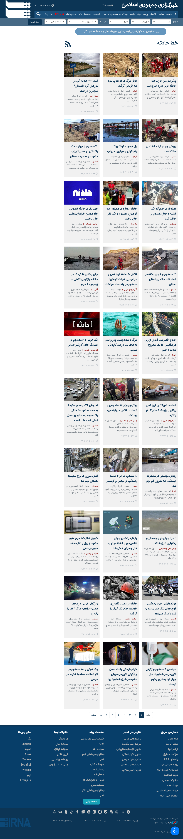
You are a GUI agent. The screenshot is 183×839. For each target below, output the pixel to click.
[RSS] (68, 44)
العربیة (28, 749)
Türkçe (26, 760)
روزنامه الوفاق (61, 749)
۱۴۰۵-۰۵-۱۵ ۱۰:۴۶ (127, 565)
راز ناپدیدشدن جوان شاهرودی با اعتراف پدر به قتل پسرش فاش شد (122, 543)
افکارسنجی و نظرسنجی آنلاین (92, 741)
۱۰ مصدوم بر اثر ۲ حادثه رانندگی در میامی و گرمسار (122, 479)
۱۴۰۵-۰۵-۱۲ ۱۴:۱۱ (166, 631)
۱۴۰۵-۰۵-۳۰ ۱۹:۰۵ (127, 172)
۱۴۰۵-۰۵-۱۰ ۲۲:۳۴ (88, 634)
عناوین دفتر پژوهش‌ (131, 765)
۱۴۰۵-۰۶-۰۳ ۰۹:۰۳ (127, 106)
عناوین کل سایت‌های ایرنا (128, 749)
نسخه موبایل (91, 801)
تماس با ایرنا (171, 744)
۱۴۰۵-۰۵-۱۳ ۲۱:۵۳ (88, 569)
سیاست (161, 14)
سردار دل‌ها (98, 749)
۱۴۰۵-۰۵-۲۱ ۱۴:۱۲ (127, 436)
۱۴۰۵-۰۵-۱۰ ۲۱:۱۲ (127, 700)
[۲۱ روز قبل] (82, 522)
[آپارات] (111, 812)
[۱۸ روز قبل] (121, 460)
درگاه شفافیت (171, 775)
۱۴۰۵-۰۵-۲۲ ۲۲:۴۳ (166, 370)
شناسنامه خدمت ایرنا (167, 770)
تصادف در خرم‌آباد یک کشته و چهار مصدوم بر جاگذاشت (163, 213)
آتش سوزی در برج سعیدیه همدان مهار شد (83, 479)
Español (26, 765)
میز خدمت (172, 785)
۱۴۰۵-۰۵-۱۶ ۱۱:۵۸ (127, 501)
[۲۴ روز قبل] (82, 588)
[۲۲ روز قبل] (160, 588)
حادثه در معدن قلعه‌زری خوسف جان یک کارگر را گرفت (123, 608)
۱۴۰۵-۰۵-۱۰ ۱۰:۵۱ (88, 700)
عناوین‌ (169, 14)
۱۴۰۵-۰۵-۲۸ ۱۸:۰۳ (166, 305)
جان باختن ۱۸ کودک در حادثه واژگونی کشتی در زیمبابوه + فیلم (84, 279)
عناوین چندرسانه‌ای (131, 770)
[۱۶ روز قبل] (160, 460)
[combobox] (161, 21)
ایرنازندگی (63, 739)
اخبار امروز (34, 22)
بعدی (93, 715)
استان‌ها (87, 14)
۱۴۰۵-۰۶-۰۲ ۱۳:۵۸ (88, 111)
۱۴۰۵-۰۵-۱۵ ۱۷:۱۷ (88, 501)
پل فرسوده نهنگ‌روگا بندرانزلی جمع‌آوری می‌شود (121, 149)
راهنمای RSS (171, 760)
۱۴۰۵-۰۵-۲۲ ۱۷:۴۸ (127, 370)
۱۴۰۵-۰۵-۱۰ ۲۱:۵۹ (166, 705)
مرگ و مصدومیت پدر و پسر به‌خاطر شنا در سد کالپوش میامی (121, 345)
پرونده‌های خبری (132, 739)
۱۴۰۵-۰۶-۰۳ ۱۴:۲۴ (166, 103)
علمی (104, 14)
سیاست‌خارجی (114, 14)
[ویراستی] (83, 812)
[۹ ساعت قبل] (121, 65)
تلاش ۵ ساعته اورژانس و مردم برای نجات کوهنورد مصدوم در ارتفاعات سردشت (121, 279)
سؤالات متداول (170, 754)
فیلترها (103, 22)
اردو (29, 775)
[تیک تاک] (71, 812)
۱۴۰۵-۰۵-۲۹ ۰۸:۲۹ (127, 239)
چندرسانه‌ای (71, 14)
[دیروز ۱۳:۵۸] (82, 65)
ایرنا (149, 5)
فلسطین (96, 14)
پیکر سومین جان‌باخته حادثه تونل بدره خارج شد (161, 83)
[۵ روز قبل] (82, 130)
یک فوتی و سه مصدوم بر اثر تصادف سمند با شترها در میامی (82, 674)
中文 (28, 739)
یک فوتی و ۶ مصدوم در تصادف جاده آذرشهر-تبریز (83, 342)
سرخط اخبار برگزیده (131, 744)
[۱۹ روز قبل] (82, 460)
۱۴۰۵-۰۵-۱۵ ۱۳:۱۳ (166, 564)
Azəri (28, 754)
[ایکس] (122, 812)
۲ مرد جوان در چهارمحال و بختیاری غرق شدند (161, 541)
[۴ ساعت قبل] (160, 65)
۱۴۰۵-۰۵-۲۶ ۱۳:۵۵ (126, 305)
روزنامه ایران (61, 744)
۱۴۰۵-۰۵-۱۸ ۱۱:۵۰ (166, 503)
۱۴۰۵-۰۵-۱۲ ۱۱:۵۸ (127, 634)
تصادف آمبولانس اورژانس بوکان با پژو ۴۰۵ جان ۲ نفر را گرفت (161, 410)
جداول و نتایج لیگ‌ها (93, 780)
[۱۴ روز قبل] (82, 389)
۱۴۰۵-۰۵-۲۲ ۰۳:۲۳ (166, 436)
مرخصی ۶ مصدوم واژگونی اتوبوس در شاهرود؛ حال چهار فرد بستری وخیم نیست (160, 677)
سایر (39, 14)
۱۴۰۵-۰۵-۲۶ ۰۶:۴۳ (88, 301)
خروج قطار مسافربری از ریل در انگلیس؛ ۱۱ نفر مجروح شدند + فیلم (160, 345)
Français (25, 780)
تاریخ (175, 22)
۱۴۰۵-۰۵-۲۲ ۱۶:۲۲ (88, 365)
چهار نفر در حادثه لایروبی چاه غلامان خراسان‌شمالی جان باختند (83, 213)
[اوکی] (65, 812)
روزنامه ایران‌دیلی (59, 760)
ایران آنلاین (62, 754)
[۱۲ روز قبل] (160, 324)
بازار (51, 14)
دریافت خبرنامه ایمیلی (167, 791)
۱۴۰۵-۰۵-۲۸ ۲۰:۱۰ (88, 239)
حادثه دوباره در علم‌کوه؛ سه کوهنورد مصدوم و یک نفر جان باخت (121, 213)
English (26, 744)
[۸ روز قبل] (121, 258)
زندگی (45, 14)
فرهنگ (125, 14)
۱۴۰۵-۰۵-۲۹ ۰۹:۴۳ (166, 239)
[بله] (105, 812)
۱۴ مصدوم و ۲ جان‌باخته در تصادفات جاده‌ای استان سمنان (160, 279)
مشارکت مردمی (170, 780)
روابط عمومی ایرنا (169, 765)
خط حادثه (167, 43)
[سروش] (88, 812)
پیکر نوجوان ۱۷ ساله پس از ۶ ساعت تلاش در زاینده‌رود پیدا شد (121, 410)
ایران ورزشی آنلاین (58, 765)
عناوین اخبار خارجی (131, 760)
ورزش (145, 14)
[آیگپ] (100, 812)
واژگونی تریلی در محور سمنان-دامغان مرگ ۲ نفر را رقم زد (82, 608)
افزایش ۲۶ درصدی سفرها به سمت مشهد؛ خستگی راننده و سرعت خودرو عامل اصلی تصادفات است (82, 413)
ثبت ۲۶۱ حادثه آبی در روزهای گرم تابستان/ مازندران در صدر (85, 86)
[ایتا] (94, 812)
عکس (80, 14)
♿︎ (175, 830)
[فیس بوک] (77, 812)
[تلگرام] (128, 812)
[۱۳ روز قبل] (121, 389)
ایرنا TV (58, 14)
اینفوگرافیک (98, 775)
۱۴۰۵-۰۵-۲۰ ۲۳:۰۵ (88, 441)
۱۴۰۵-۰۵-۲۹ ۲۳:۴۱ (88, 174)
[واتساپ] (54, 812)
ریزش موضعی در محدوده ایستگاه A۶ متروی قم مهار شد (161, 481)
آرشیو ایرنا (173, 749)
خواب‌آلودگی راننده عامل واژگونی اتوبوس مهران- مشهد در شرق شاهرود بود (122, 674)
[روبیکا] (117, 812)
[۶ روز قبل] (82, 193)
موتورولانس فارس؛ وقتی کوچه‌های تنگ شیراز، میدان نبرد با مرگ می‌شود (160, 608)
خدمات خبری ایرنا (169, 796)
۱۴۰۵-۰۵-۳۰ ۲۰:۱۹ (166, 169)
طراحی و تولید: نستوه (163, 822)
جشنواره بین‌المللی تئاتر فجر (93, 793)
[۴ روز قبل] (160, 130)
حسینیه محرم (97, 785)
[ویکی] (60, 812)
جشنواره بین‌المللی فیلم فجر (93, 756)
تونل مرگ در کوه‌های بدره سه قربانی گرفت (122, 83)
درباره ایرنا (173, 739)
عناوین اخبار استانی (131, 754)
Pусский (26, 770)
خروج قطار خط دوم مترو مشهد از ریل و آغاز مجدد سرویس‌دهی (83, 543)
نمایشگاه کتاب (97, 764)
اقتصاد (153, 14)
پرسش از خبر (98, 770)
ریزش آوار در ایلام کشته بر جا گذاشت (161, 149)
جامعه (132, 14)
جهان (139, 14)
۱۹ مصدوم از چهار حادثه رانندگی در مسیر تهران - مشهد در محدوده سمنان (84, 151)
